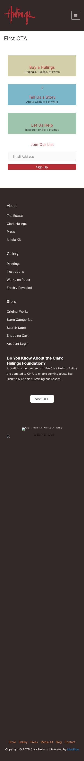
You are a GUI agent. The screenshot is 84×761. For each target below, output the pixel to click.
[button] (42, 167)
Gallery (23, 742)
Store (12, 742)
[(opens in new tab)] (42, 582)
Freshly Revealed (19, 288)
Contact (69, 742)
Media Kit (14, 240)
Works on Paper (18, 280)
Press (11, 232)
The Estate (15, 216)
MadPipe (73, 749)
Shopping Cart (18, 335)
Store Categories (19, 320)
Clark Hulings (17, 224)
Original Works (17, 311)
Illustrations (15, 271)
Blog (59, 742)
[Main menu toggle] (75, 15)
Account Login (17, 344)
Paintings (13, 264)
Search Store (16, 328)
